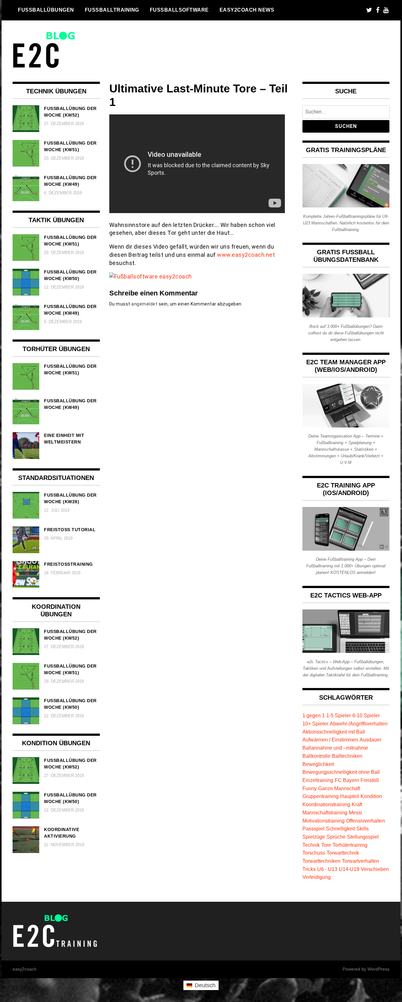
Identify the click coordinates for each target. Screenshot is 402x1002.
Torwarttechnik (343, 853)
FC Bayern (347, 780)
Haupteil (349, 796)
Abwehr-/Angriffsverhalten (359, 723)
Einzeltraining (317, 780)
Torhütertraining (350, 845)
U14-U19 (349, 869)
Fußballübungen (46, 10)
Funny (309, 788)
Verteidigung (316, 877)
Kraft (357, 804)
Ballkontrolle (316, 756)
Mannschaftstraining (324, 812)
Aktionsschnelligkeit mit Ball (333, 732)
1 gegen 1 (313, 715)
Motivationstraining (323, 820)
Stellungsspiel (363, 837)
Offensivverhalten (365, 820)
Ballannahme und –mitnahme (335, 748)
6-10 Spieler (366, 715)
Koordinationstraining (326, 804)
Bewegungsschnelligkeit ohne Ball (341, 772)
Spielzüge (313, 837)
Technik (311, 845)
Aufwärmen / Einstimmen (330, 739)
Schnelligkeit (340, 828)
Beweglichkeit (318, 764)
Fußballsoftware (179, 10)
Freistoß (370, 780)
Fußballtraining (112, 10)
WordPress (378, 969)
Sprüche (336, 837)
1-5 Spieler (338, 715)
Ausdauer (370, 739)
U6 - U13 (327, 869)
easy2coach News (247, 10)
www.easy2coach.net (246, 254)
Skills (362, 828)
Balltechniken (347, 756)
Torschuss (313, 853)
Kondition (371, 796)
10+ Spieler (315, 723)
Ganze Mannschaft (339, 788)
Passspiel (313, 828)
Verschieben (375, 869)
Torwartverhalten (360, 861)
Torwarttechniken (321, 861)
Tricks (309, 869)
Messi (355, 812)
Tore (326, 845)
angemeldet (144, 303)
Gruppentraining (320, 796)
